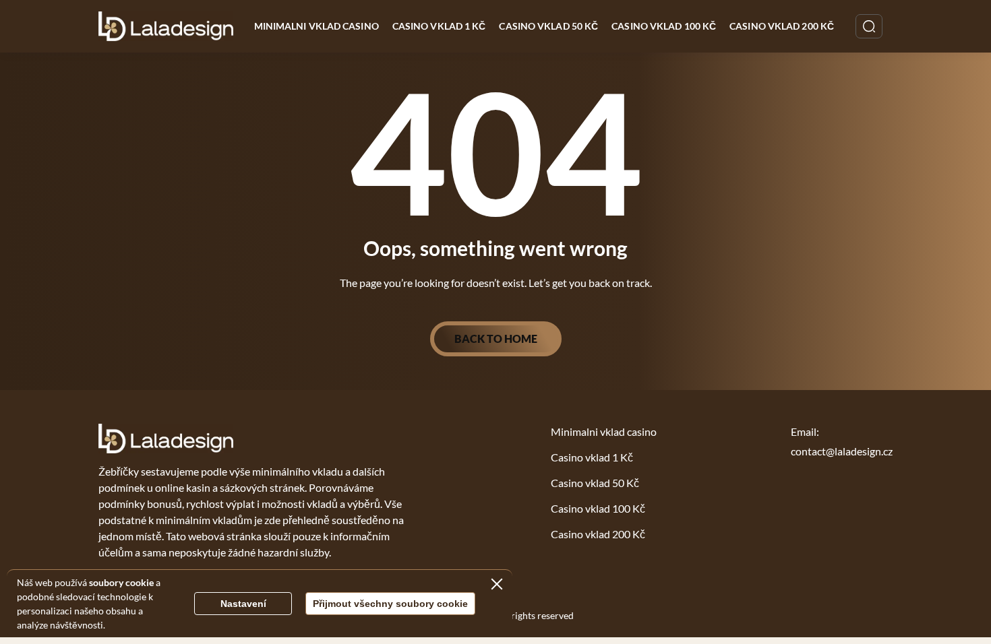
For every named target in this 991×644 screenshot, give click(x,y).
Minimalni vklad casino (316, 26)
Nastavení (243, 603)
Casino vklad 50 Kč (548, 26)
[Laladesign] (166, 26)
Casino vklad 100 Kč (663, 26)
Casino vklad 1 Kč (439, 26)
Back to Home (495, 338)
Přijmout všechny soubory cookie (390, 603)
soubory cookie (121, 582)
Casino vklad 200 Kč (781, 26)
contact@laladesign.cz (842, 451)
